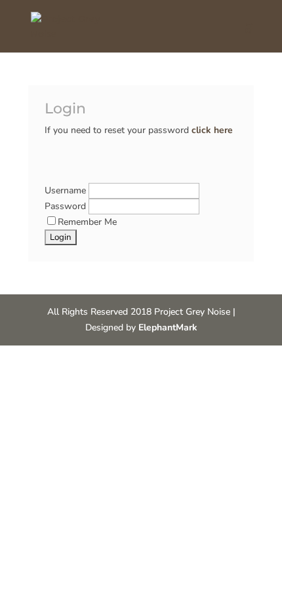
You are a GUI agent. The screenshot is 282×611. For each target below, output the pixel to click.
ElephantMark (167, 327)
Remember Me (87, 222)
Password (67, 206)
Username (67, 190)
